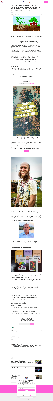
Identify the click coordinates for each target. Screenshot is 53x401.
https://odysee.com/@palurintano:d (35, 216)
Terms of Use (30, 392)
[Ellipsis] (41, 344)
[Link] (10, 155)
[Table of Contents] (0, 200)
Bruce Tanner (17, 371)
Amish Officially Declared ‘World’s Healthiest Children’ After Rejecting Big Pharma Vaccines (21, 361)
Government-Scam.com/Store (28, 220)
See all (13, 382)
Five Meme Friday (27, 242)
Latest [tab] (14, 357)
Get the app (30, 397)
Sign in (50, 1)
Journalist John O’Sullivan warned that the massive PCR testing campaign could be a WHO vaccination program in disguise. (22, 370)
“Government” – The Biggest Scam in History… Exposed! (20, 241)
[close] (34, 377)
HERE (23, 65)
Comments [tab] (13, 336)
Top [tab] (12, 357)
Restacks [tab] (17, 336)
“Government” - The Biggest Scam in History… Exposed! (29, 275)
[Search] (41, 2)
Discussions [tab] (17, 357)
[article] (26, 362)
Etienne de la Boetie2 (18, 364)
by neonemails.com (14, 33)
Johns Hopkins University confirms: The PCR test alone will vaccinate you (22, 368)
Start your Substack (24, 397)
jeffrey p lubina (15, 344)
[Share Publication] (43, 2)
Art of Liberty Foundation (30, 240)
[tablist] (15, 337)
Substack (22, 399)
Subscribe (46, 1)
